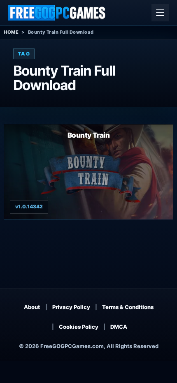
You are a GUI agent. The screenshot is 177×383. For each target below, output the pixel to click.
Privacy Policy (71, 307)
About (32, 307)
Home (11, 32)
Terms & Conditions (128, 307)
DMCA (118, 326)
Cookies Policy (78, 326)
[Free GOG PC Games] (57, 13)
